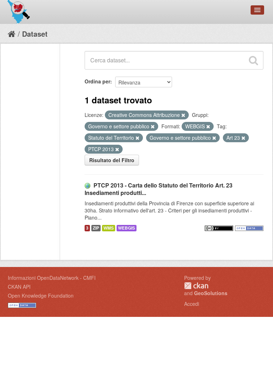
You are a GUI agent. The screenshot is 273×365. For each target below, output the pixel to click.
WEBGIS (126, 228)
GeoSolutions (211, 293)
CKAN (196, 285)
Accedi (191, 303)
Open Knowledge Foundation (41, 295)
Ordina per (97, 81)
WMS (108, 228)
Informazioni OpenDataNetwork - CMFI (52, 277)
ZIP (96, 228)
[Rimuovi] (183, 115)
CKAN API (19, 286)
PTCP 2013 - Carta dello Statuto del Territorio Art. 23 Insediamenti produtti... (158, 189)
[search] (253, 60)
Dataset (35, 34)
